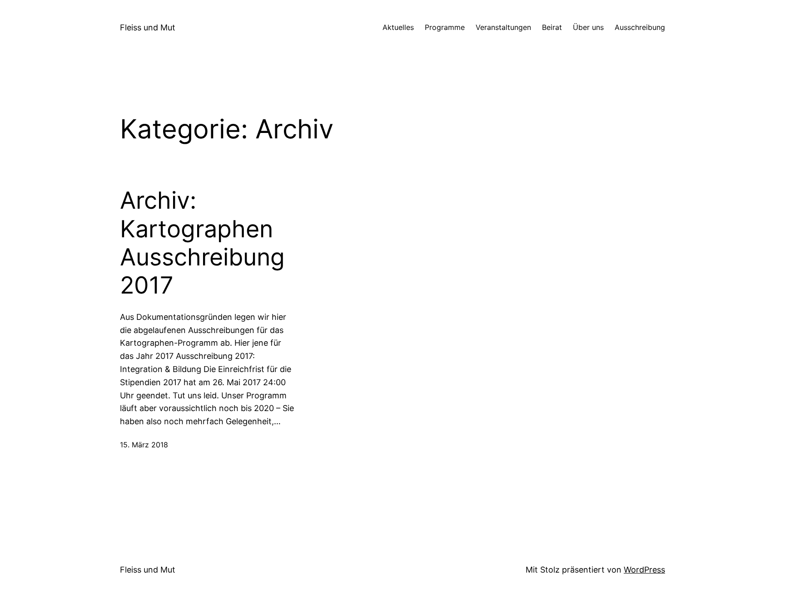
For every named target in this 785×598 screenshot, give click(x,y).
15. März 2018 (144, 444)
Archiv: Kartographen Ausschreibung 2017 (202, 242)
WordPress (644, 569)
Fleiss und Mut (147, 27)
